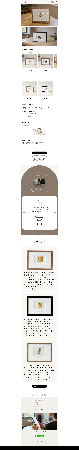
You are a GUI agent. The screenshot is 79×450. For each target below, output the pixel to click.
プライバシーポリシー (39, 398)
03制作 (41, 233)
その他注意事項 (39, 148)
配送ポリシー (39, 402)
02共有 (37, 233)
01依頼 (33, 233)
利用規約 (39, 404)
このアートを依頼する (39, 152)
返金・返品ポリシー (39, 400)
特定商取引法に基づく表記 (39, 406)
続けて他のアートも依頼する (39, 155)
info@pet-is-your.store (39, 441)
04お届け (46, 233)
